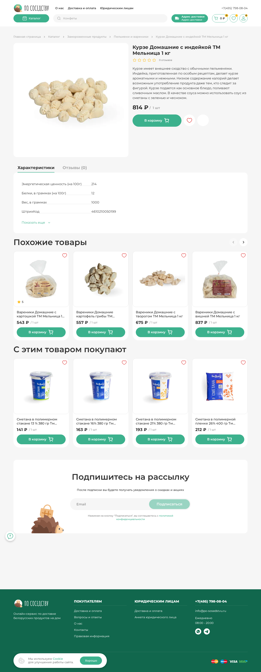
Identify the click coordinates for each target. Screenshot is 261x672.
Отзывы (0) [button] (75, 167)
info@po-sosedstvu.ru (210, 611)
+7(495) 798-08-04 (234, 8)
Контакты (81, 630)
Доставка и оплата (82, 8)
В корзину (153, 120)
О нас (59, 8)
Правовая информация (91, 636)
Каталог (35, 18)
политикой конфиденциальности (144, 517)
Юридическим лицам (116, 8)
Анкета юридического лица (155, 617)
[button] (189, 18)
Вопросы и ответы (88, 617)
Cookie (58, 659)
